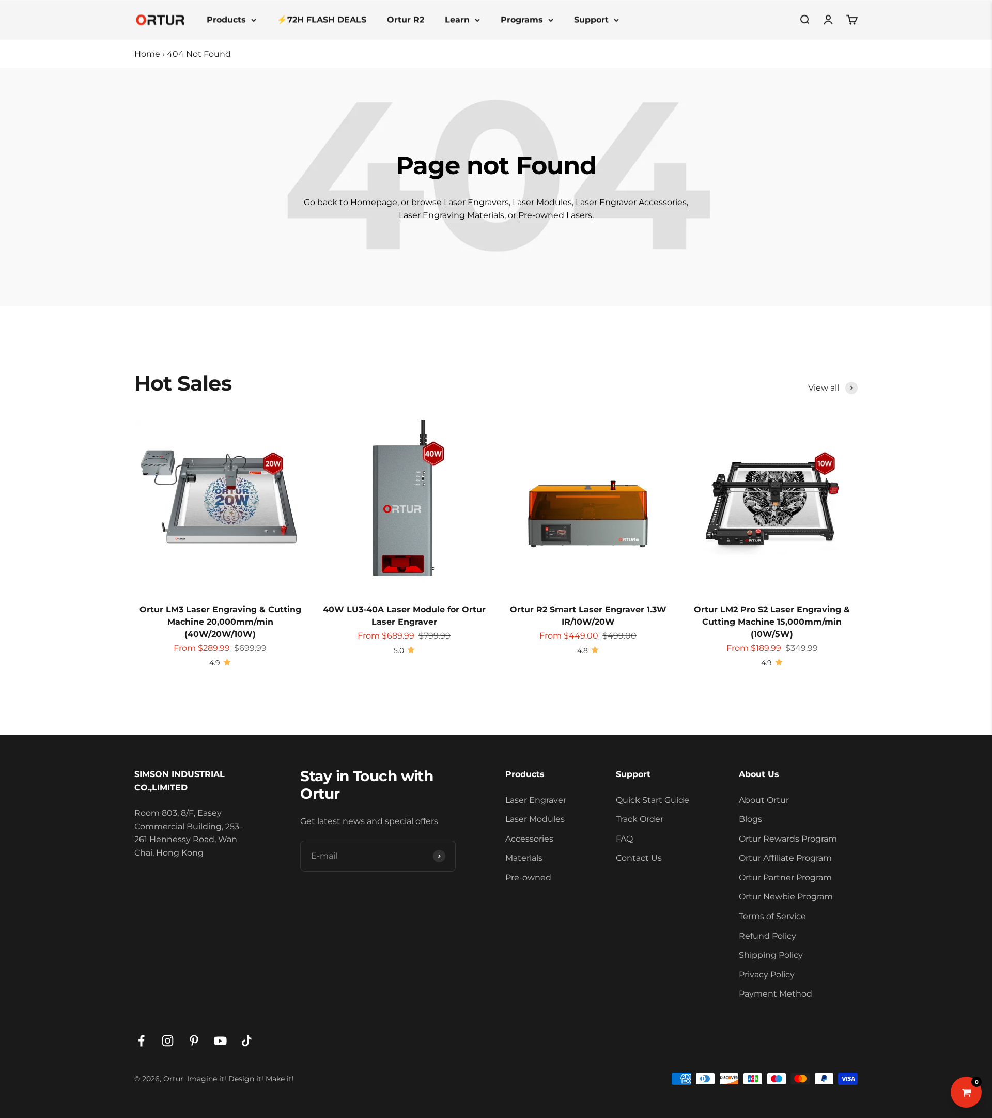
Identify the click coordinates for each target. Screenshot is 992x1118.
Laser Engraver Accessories (631, 202)
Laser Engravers (476, 202)
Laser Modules (542, 202)
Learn (457, 19)
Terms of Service (772, 916)
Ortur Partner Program (785, 877)
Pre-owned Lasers (555, 215)
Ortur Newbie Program (786, 897)
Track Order (639, 819)
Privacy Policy (767, 975)
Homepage (373, 202)
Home (147, 54)
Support (591, 19)
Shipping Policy (771, 955)
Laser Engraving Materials (451, 215)
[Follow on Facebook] (141, 1041)
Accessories (529, 839)
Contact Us (639, 858)
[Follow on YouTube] (220, 1041)
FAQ (624, 839)
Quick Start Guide (652, 800)
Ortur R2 (405, 19)
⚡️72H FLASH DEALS (321, 19)
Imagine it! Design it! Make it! (240, 1078)
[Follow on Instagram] (168, 1041)
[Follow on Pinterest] (194, 1041)
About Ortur (764, 800)
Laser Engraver (535, 800)
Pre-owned (528, 877)
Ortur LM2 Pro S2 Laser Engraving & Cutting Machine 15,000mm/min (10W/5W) (772, 621)
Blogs (750, 819)
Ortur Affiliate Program (785, 858)
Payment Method (775, 994)
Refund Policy (767, 936)
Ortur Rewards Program (788, 839)
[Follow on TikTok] (247, 1041)
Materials (523, 858)
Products (226, 19)
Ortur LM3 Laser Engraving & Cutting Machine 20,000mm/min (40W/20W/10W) (220, 621)
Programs (522, 19)
